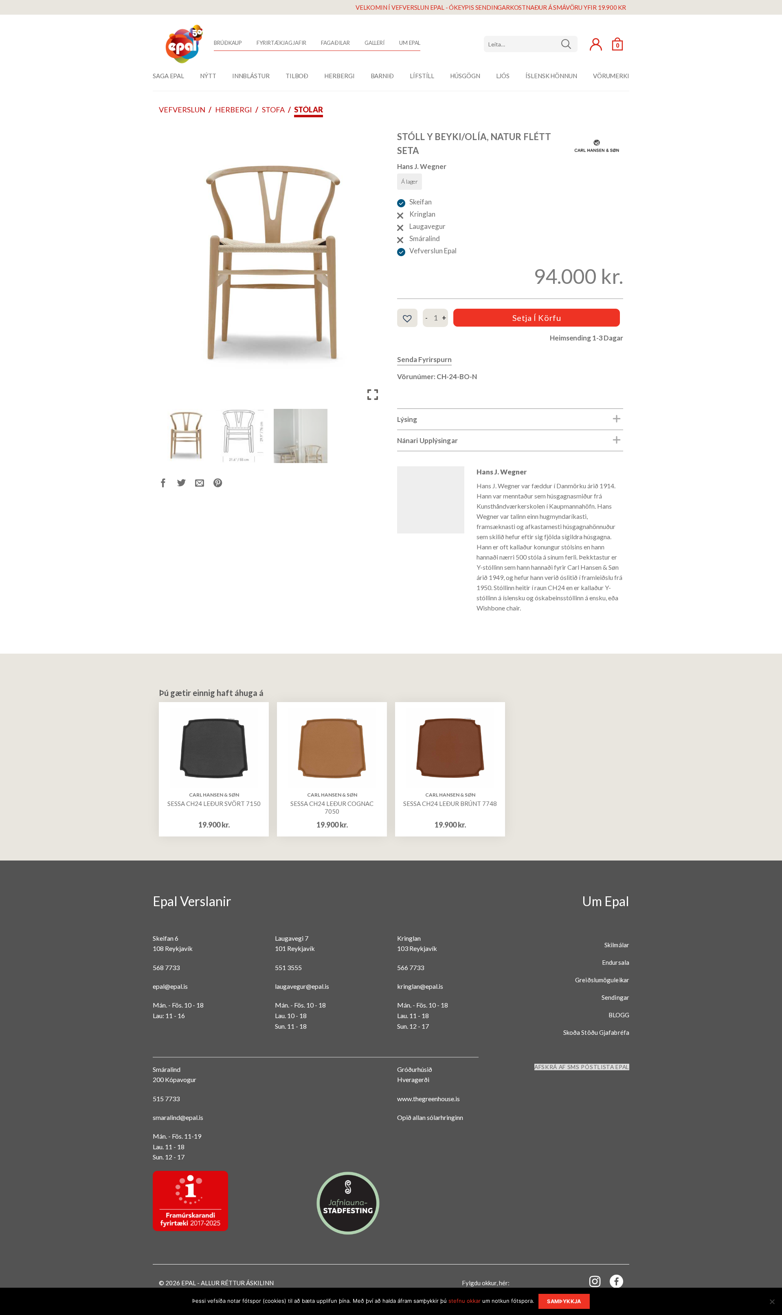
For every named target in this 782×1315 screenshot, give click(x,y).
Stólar (308, 109)
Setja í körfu (536, 318)
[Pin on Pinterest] (222, 484)
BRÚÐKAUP (228, 43)
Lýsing (407, 419)
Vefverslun (182, 109)
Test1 (569, 44)
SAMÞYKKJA (564, 1301)
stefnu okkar (464, 1300)
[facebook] (611, 1283)
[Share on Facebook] (168, 484)
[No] (772, 1304)
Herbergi (233, 109)
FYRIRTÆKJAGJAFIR (281, 43)
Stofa (273, 109)
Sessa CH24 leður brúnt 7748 (450, 803)
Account (596, 44)
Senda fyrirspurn (424, 359)
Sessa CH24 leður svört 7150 (214, 803)
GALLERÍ (374, 43)
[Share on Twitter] (186, 484)
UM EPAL (409, 43)
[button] (373, 268)
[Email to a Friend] (204, 484)
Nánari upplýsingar (427, 440)
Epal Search (531, 44)
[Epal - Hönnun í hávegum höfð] (183, 44)
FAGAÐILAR (335, 43)
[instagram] (590, 1281)
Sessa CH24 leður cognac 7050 (331, 807)
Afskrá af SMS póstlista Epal (581, 1067)
